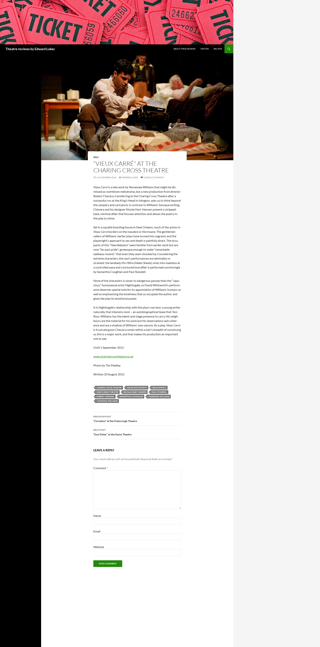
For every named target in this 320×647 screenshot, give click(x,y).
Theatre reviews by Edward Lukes (30, 49)
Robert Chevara (105, 396)
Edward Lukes (129, 177)
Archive (218, 49)
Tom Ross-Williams (107, 401)
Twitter (204, 49)
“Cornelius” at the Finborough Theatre (115, 419)
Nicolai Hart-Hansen (135, 392)
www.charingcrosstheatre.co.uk (113, 356)
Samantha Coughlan (131, 396)
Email (96, 531)
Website (98, 547)
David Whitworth (137, 387)
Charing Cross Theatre (109, 387)
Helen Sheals (159, 387)
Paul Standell (159, 392)
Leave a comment (154, 177)
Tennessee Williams (158, 396)
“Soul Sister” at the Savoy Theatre (112, 432)
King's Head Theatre (107, 392)
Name (97, 515)
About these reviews (185, 49)
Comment (100, 468)
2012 (96, 157)
